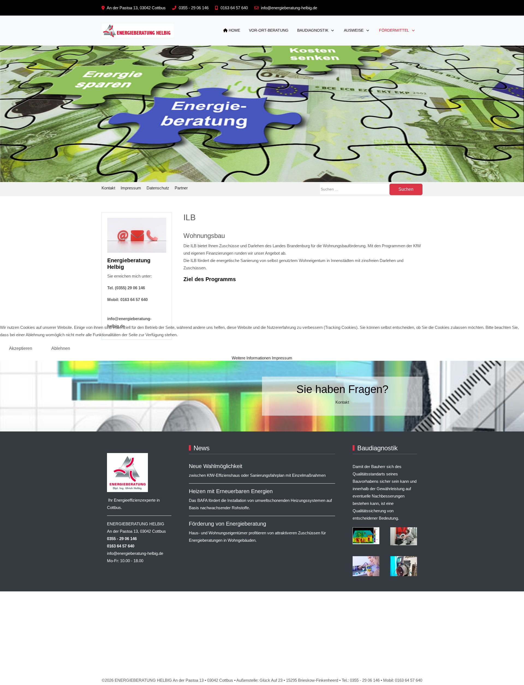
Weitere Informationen (251, 358)
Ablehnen (60, 348)
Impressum (282, 358)
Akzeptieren (20, 348)
